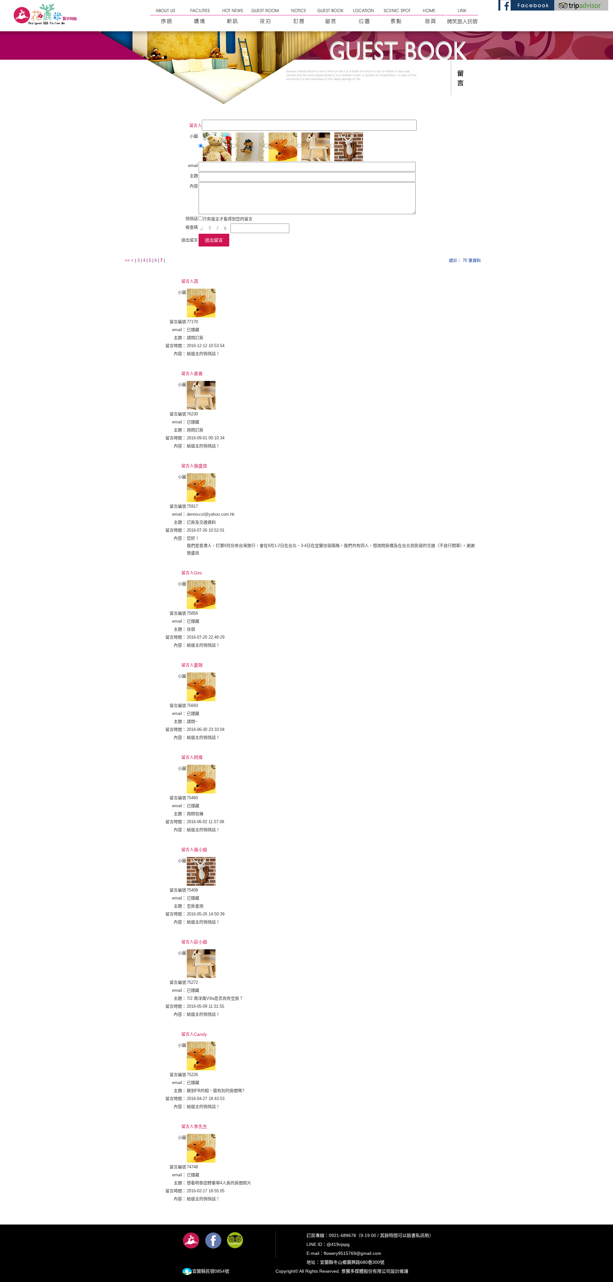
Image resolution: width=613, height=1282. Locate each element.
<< (128, 260)
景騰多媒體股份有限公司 (365, 1271)
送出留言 (214, 240)
